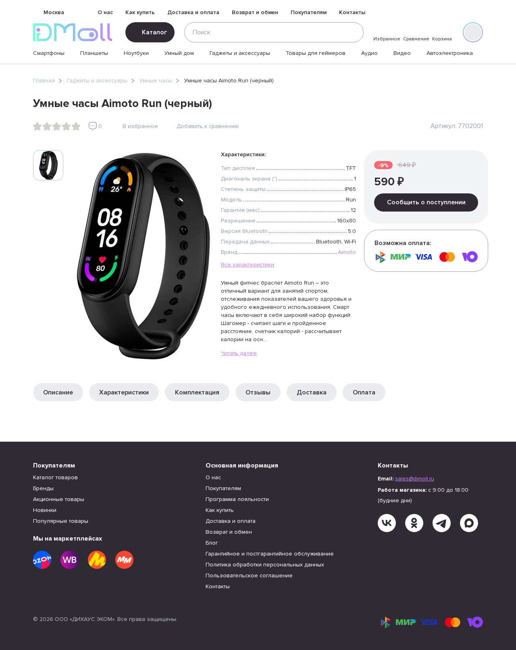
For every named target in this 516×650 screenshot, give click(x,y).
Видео (402, 53)
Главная (44, 80)
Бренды (43, 488)
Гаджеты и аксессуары (240, 53)
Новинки (44, 510)
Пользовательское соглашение (249, 575)
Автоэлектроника (450, 53)
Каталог (154, 32)
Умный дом (179, 53)
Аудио (369, 53)
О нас (105, 12)
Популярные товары (60, 521)
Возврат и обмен (255, 12)
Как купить (140, 12)
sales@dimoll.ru (414, 478)
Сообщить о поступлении (426, 202)
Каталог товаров (55, 477)
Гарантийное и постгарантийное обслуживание (270, 553)
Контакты (352, 12)
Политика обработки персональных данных (265, 564)
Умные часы (155, 80)
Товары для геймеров (315, 53)
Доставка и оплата (193, 12)
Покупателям (309, 12)
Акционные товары (58, 499)
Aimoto (347, 252)
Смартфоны (48, 53)
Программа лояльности (237, 499)
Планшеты (94, 53)
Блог (212, 542)
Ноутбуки (136, 53)
